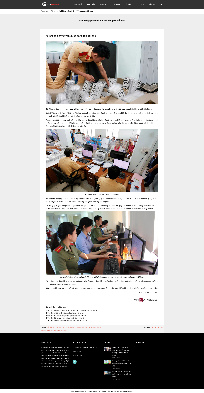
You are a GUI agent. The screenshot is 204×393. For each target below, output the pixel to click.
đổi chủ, (44, 330)
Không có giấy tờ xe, (77, 327)
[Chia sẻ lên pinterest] (159, 327)
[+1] (162, 327)
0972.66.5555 (77, 356)
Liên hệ (152, 4)
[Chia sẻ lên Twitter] (156, 327)
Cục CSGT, (65, 327)
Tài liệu (128, 4)
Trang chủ (78, 4)
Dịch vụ (103, 4)
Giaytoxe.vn (129, 391)
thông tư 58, (89, 327)
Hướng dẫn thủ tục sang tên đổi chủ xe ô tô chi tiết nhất (65, 318)
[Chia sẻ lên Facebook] (153, 327)
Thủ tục (116, 4)
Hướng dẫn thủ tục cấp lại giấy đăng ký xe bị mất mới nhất (66, 315)
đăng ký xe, (98, 327)
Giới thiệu (91, 4)
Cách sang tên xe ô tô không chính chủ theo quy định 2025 (66, 320)
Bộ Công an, (57, 327)
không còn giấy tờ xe (84, 123)
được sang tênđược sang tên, (57, 330)
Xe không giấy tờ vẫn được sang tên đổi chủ (71, 35)
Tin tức (141, 4)
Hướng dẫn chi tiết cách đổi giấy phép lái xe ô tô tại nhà (65, 313)
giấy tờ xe (57, 202)
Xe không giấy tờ (91, 194)
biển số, (49, 327)
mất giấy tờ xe (146, 109)
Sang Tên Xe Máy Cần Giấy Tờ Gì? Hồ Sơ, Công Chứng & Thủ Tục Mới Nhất (72, 310)
